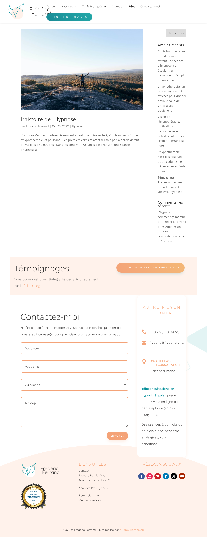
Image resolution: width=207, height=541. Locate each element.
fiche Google (33, 286)
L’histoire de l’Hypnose (48, 119)
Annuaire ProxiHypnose (94, 488)
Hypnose (78, 126)
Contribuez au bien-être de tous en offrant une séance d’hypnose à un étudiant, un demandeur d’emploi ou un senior (172, 65)
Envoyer (117, 435)
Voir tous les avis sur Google (153, 267)
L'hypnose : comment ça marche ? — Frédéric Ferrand (172, 217)
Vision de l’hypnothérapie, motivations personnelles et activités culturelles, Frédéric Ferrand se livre (171, 131)
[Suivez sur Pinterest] (157, 476)
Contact (84, 470)
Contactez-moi (150, 6)
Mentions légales (90, 500)
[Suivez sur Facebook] (141, 476)
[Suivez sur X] (174, 476)
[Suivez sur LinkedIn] (166, 476)
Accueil (51, 6)
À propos (118, 6)
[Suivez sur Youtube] (182, 476)
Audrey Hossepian (132, 529)
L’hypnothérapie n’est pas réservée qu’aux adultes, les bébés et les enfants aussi (171, 161)
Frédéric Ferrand (37, 126)
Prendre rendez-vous (69, 17)
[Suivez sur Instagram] (149, 476)
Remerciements (89, 495)
